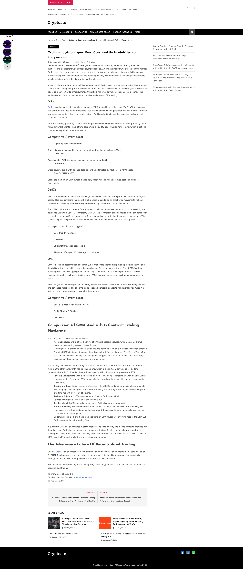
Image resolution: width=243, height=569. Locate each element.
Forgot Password (104, 9)
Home (116, 9)
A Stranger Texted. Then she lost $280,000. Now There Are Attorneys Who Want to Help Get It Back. (78, 521)
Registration (52, 14)
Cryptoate (57, 22)
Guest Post (53, 47)
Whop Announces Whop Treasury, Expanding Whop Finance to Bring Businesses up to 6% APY (128, 521)
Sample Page (65, 14)
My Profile (133, 9)
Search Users (78, 14)
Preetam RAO (55, 62)
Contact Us (73, 9)
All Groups (62, 9)
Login (124, 9)
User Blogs (110, 14)
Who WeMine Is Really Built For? (64, 534)
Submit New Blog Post (94, 14)
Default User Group (87, 9)
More (137, 32)
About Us (51, 9)
